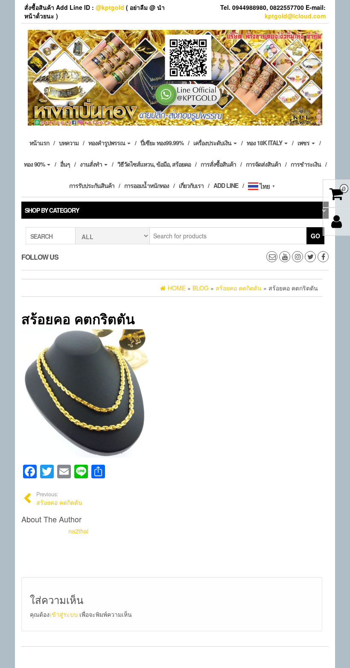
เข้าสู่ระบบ (64, 614)
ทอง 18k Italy (265, 142)
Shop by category (52, 210)
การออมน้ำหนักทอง (146, 185)
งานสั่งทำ (91, 164)
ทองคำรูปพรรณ (107, 142)
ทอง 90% (35, 164)
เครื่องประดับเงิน (213, 142)
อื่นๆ (65, 164)
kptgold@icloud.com (295, 16)
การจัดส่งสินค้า (263, 164)
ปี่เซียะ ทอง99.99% (162, 142)
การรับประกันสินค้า (91, 185)
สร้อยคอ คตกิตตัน (59, 498)
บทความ (69, 142)
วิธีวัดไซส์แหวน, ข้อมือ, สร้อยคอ (154, 164)
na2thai (78, 531)
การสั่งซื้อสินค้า (218, 164)
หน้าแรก (39, 142)
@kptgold (110, 7)
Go (315, 235)
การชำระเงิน (306, 164)
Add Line (225, 185)
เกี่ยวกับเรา (191, 185)
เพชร (304, 142)
